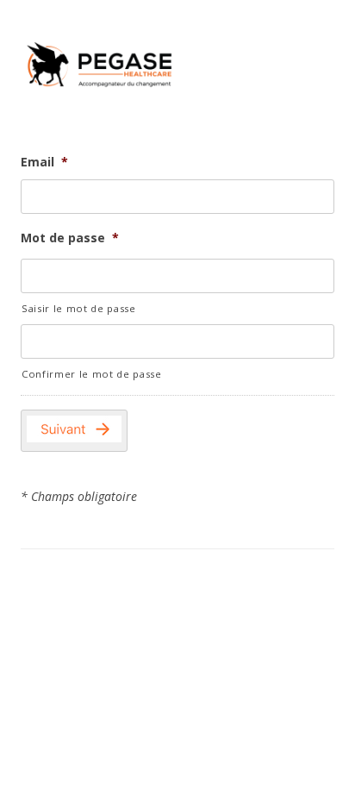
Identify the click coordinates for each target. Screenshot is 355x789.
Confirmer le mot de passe (92, 373)
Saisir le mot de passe (79, 308)
